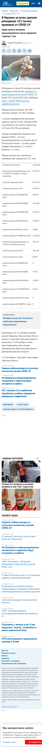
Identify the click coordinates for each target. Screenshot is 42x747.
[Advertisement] (21, 433)
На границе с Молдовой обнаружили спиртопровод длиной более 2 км (18, 564)
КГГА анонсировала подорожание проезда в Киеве (19, 640)
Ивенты (5, 655)
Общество (14, 11)
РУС (33, 3)
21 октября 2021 (9, 13)
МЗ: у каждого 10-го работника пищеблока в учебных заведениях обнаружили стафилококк (18, 393)
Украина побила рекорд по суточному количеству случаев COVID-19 (20, 370)
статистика (22, 404)
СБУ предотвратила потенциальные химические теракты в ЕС (20, 613)
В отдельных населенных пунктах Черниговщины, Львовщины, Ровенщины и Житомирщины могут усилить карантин (21, 589)
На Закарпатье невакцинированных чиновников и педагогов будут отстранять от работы (19, 380)
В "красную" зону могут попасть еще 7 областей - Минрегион (19, 537)
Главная (5, 11)
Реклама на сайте (8, 653)
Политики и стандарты (11, 661)
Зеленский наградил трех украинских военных (19, 601)
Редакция (5, 658)
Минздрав (8, 404)
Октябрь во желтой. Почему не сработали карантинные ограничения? (18, 321)
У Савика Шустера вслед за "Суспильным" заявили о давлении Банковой (21, 576)
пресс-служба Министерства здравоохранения (15, 102)
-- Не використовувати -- (29, 11)
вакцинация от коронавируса (18, 409)
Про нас (5, 650)
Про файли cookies (9, 742)
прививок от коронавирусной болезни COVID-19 (19, 93)
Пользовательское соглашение (14, 663)
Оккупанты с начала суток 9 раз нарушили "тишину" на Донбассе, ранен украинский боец (19, 627)
